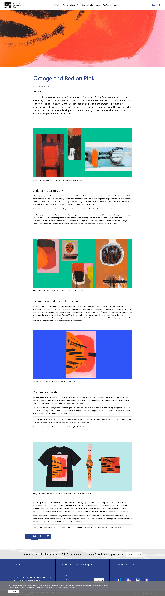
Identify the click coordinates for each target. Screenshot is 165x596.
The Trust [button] (107, 5)
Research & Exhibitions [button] (91, 5)
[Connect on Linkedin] (137, 580)
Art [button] (78, 5)
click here (105, 585)
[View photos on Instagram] (147, 580)
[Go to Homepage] (13, 5)
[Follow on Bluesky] (128, 580)
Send (98, 580)
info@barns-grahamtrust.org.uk (29, 580)
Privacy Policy (54, 587)
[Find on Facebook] (118, 580)
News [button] (115, 5)
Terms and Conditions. (69, 587)
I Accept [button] (13, 591)
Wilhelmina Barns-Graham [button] (64, 5)
